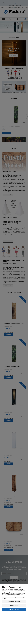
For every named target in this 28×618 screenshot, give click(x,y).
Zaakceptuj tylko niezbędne (14, 601)
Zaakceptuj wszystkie (14, 609)
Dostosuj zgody (14, 605)
